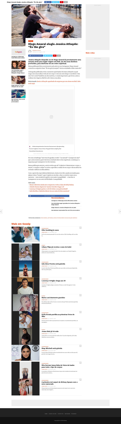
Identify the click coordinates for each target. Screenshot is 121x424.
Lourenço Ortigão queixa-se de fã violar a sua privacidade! (49, 189)
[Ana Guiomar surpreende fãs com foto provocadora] (18, 97)
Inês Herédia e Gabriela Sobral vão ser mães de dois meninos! (49, 191)
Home (46, 413)
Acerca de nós (52, 413)
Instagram (67, 413)
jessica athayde (57, 217)
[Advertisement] (38, 207)
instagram (50, 217)
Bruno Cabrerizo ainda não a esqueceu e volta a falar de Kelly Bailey (52, 185)
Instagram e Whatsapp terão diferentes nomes (18, 57)
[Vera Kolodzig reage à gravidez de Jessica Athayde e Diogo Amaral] (18, 68)
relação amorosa (72, 217)
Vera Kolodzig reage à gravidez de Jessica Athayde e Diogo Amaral (17, 72)
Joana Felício (44, 232)
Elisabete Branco (36, 50)
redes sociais (64, 217)
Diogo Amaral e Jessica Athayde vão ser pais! (17, 86)
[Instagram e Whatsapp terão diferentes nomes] (18, 55)
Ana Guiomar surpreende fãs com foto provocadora (18, 100)
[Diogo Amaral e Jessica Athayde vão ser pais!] (18, 83)
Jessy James (45, 153)
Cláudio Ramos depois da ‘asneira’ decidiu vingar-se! (47, 187)
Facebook (73, 413)
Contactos (60, 413)
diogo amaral (44, 217)
